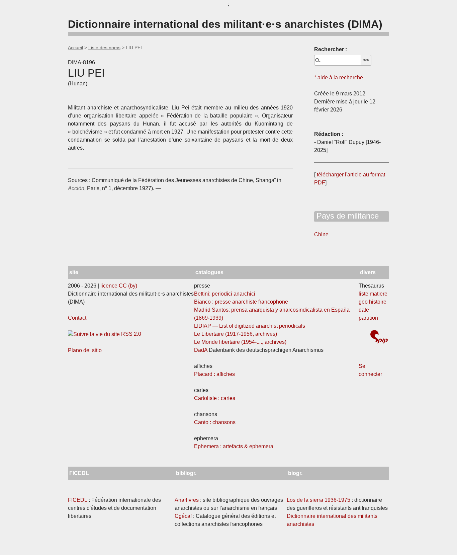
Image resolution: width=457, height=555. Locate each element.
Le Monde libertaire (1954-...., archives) (240, 342)
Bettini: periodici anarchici (224, 294)
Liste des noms (104, 47)
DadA (200, 350)
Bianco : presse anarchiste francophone (241, 302)
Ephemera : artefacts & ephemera (233, 446)
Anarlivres (187, 500)
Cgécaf (183, 516)
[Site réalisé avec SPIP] (379, 337)
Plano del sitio (85, 350)
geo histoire (372, 302)
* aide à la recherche (338, 77)
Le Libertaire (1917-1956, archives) (235, 334)
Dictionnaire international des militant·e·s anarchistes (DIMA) (225, 24)
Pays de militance (346, 215)
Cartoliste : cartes (214, 398)
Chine (321, 234)
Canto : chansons (215, 422)
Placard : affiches (214, 374)
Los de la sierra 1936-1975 (318, 500)
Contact (77, 318)
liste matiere (373, 294)
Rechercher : (330, 49)
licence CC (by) (118, 286)
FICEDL (77, 500)
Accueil (75, 47)
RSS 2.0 (130, 334)
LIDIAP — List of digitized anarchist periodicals (249, 326)
